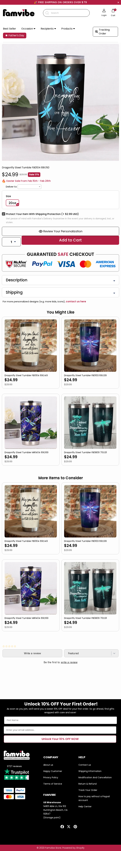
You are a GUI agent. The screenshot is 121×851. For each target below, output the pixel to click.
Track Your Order (87, 790)
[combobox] (66, 13)
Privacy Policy (50, 777)
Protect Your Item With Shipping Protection (42, 214)
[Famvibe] (19, 13)
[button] (28, 29)
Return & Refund (87, 783)
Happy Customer (52, 771)
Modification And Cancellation (95, 777)
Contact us (84, 764)
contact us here (75, 301)
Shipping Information (89, 771)
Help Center (85, 806)
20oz (12, 203)
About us (48, 764)
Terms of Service (52, 783)
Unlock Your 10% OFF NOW (60, 739)
